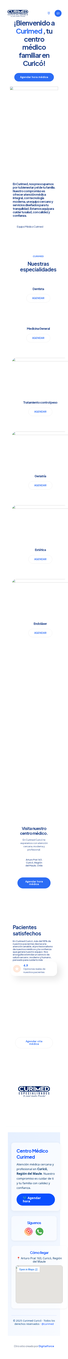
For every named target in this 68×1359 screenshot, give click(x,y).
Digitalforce (46, 1346)
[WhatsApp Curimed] (39, 1232)
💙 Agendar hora (32, 1199)
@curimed (47, 1324)
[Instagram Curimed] (28, 1232)
